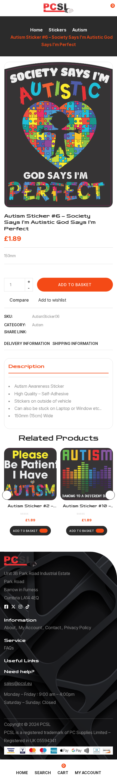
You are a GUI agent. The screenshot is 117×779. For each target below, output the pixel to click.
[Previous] (7, 495)
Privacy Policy (77, 627)
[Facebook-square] (6, 607)
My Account (30, 627)
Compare (19, 300)
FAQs (9, 648)
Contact (53, 627)
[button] (109, 8)
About (10, 627)
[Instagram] (20, 607)
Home (36, 30)
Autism (79, 30)
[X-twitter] (13, 607)
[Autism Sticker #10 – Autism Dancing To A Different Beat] (86, 474)
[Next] (110, 495)
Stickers (57, 30)
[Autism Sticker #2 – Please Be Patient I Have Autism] (30, 474)
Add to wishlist (52, 300)
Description (26, 366)
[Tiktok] (27, 607)
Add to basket (75, 284)
